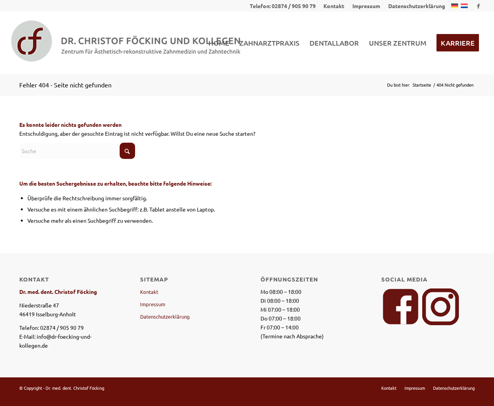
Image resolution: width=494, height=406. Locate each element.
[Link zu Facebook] (478, 6)
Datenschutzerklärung (165, 316)
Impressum (152, 304)
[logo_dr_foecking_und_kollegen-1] (126, 43)
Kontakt (149, 291)
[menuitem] (334, 6)
